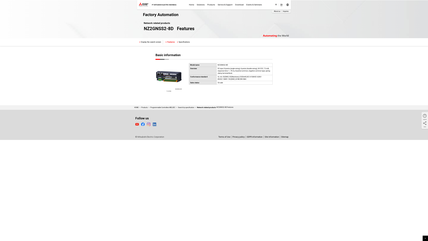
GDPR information (254, 137)
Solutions (201, 5)
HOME (136, 107)
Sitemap (284, 137)
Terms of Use (224, 137)
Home (191, 5)
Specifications (184, 42)
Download (239, 5)
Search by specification (186, 107)
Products (211, 5)
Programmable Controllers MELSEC (162, 107)
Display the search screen (151, 42)
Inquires (286, 11)
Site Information (272, 137)
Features (171, 42)
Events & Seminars (254, 5)
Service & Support (225, 5)
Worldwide (287, 4)
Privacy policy (239, 137)
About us (277, 11)
